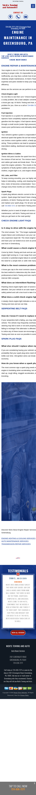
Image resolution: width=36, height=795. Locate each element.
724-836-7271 (10, 27)
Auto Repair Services (18, 651)
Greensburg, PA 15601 (18, 28)
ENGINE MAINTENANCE (18, 60)
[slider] (18, 582)
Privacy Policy (24, 695)
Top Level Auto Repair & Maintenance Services (17, 57)
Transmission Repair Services (16, 544)
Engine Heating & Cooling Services (18, 538)
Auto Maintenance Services (15, 541)
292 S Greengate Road (23, 27)
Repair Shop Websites (20, 692)
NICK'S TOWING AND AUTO (17, 54)
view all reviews (18, 632)
